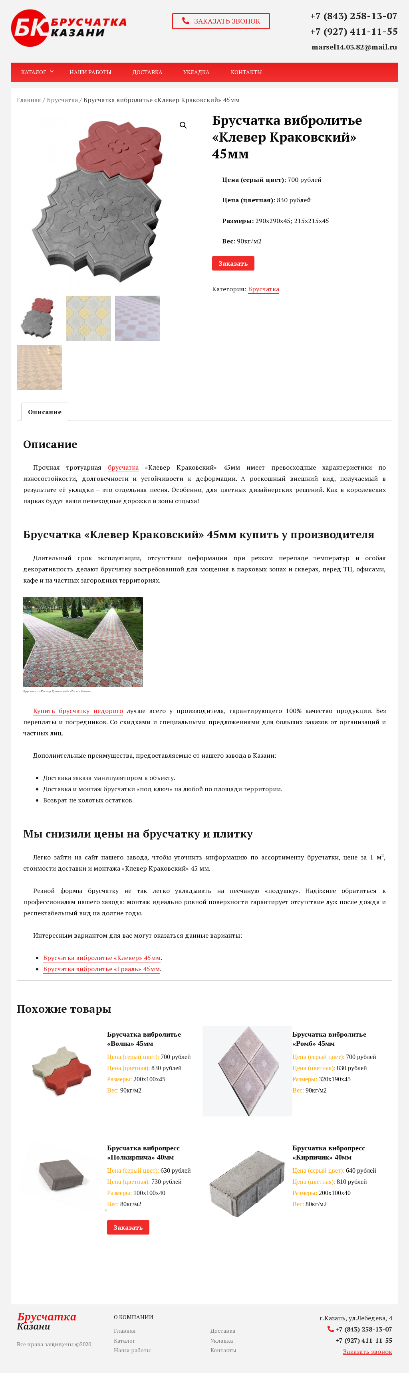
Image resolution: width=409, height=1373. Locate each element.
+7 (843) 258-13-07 (354, 15)
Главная (29, 99)
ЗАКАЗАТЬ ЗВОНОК (224, 21)
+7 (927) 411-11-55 (354, 31)
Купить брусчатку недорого (78, 710)
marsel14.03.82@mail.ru (354, 46)
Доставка (148, 72)
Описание (45, 411)
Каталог (33, 72)
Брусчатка (62, 99)
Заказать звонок (367, 1351)
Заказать (233, 263)
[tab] (44, 412)
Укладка (196, 72)
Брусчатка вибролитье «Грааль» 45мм (101, 968)
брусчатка (123, 467)
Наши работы (90, 72)
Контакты (246, 72)
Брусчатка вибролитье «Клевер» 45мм (102, 957)
